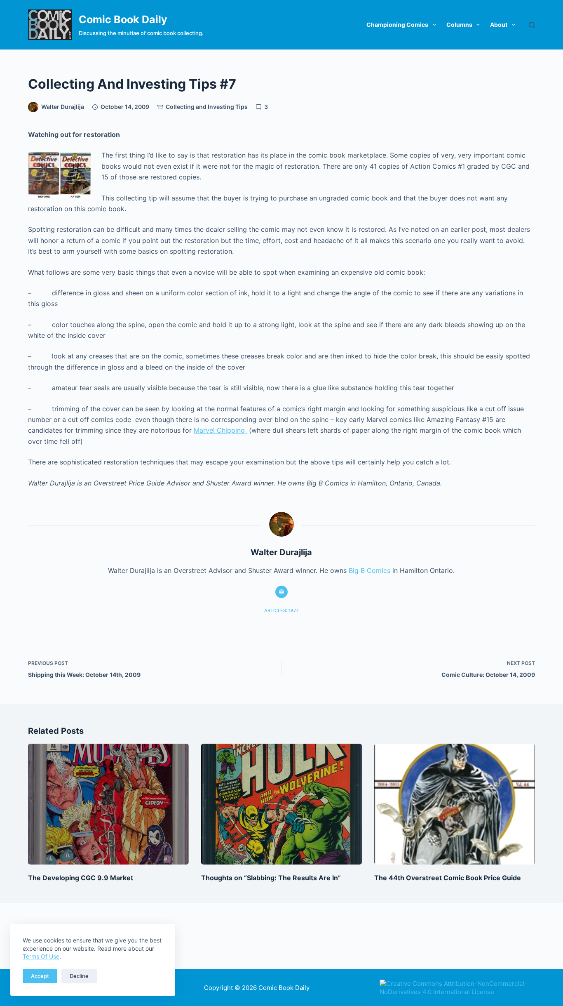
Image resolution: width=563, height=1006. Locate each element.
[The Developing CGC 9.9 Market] (108, 804)
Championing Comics (397, 24)
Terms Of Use (41, 956)
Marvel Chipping (220, 430)
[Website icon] (281, 592)
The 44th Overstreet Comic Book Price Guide (447, 878)
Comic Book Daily (123, 19)
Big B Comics (369, 570)
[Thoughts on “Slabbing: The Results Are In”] (281, 804)
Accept (40, 976)
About (498, 24)
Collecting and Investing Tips (207, 106)
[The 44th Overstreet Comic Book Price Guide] (454, 804)
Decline (79, 976)
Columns (459, 24)
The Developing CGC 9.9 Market (80, 878)
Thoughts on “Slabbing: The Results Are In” (271, 878)
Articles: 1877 (281, 610)
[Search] (532, 25)
